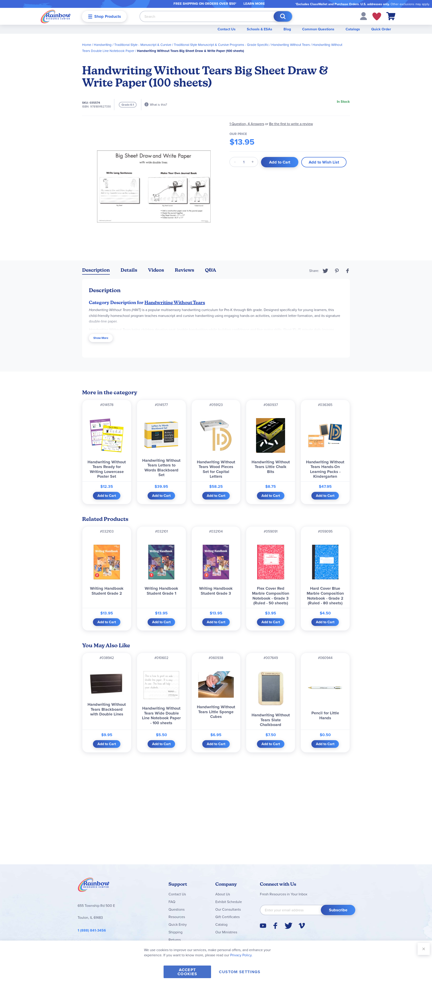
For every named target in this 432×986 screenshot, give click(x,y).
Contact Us (227, 29)
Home (86, 44)
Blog (287, 29)
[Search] (283, 16)
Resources (177, 916)
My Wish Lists (376, 16)
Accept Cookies (187, 972)
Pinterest (337, 271)
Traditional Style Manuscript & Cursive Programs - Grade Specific (221, 44)
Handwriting (103, 44)
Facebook (347, 271)
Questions (176, 909)
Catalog (221, 924)
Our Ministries (226, 932)
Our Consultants (228, 909)
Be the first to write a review (291, 124)
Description (96, 270)
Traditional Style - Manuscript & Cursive (142, 44)
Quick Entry (178, 924)
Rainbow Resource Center (94, 886)
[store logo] (55, 16)
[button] (363, 15)
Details (129, 270)
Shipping (175, 932)
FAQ (172, 901)
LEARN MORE (254, 3)
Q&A (210, 270)
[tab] (96, 270)
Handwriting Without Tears (290, 44)
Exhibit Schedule (228, 901)
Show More (100, 338)
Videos (156, 270)
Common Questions (318, 29)
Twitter (325, 271)
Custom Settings (239, 972)
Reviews (184, 270)
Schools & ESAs (259, 29)
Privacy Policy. (241, 954)
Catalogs (353, 29)
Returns (175, 939)
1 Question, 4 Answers (247, 123)
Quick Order (381, 29)
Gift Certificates (227, 916)
